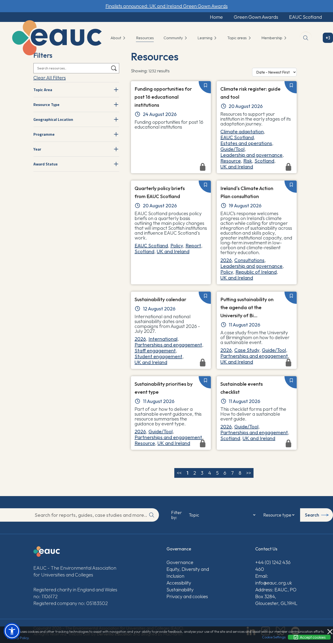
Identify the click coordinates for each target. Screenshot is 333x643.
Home (216, 17)
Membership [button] (272, 37)
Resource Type (46, 104)
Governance (179, 562)
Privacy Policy (18, 638)
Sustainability (180, 589)
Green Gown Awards (256, 17)
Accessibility (178, 583)
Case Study (246, 350)
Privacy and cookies (187, 596)
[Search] (114, 68)
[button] (12, 631)
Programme (44, 134)
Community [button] (174, 37)
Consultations (249, 260)
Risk (247, 161)
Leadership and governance (251, 155)
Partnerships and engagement (168, 345)
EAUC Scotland (305, 17)
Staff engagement (155, 350)
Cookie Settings (273, 637)
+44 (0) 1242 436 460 (273, 565)
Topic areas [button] (237, 37)
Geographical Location (53, 119)
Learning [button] (205, 37)
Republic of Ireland (256, 272)
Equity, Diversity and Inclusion (187, 572)
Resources (145, 37)
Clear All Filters (49, 78)
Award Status (45, 164)
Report (193, 245)
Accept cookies (312, 637)
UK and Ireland (173, 251)
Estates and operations (246, 143)
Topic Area (42, 89)
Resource (230, 161)
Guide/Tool (232, 149)
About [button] (116, 37)
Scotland (264, 161)
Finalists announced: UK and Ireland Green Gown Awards (167, 6)
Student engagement (158, 356)
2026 (226, 260)
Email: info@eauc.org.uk (273, 579)
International (162, 339)
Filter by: (176, 515)
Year (37, 149)
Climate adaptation (242, 131)
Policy (176, 245)
